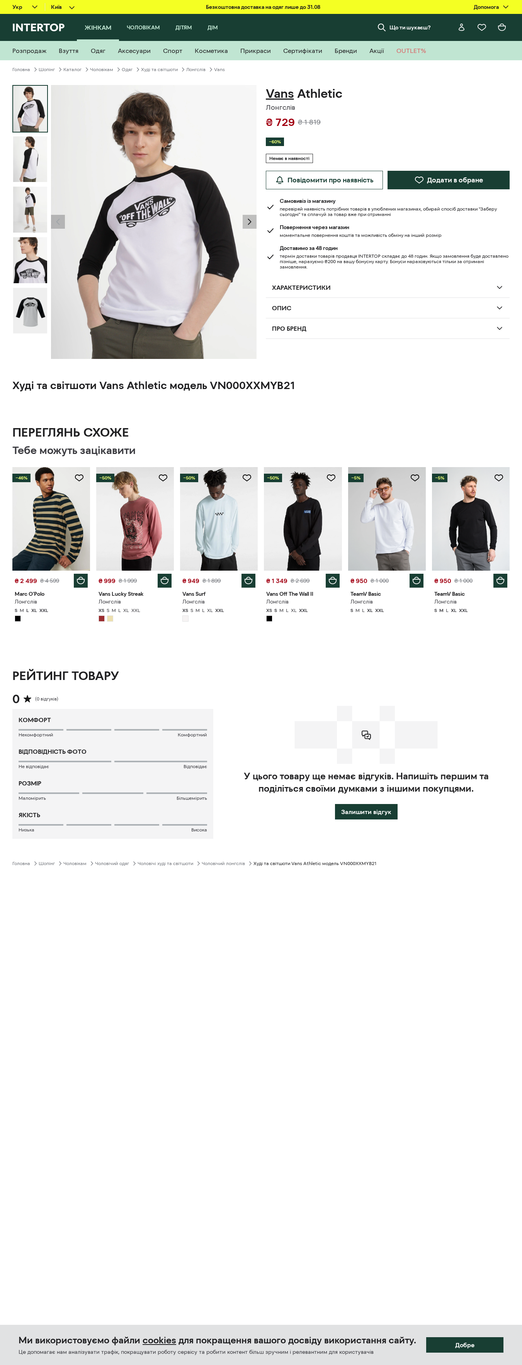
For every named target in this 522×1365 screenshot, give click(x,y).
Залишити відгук (366, 812)
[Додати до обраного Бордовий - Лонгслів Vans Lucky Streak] (163, 478)
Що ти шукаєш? (410, 27)
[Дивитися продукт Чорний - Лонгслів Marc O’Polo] (51, 519)
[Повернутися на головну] (38, 27)
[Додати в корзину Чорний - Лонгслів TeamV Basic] (500, 581)
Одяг (127, 69)
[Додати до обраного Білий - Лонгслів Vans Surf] (247, 478)
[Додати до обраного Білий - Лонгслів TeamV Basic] (415, 478)
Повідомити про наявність (330, 180)
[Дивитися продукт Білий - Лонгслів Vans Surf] (219, 519)
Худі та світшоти (159, 69)
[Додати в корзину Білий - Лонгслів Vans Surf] (248, 581)
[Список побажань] (482, 27)
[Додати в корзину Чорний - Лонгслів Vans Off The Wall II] (333, 581)
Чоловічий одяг (112, 863)
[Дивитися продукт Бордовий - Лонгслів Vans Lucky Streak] (135, 519)
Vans (219, 69)
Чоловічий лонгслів (223, 863)
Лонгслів (196, 69)
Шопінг (47, 69)
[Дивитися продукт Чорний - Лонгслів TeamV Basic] (471, 519)
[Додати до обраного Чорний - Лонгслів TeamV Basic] (499, 478)
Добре (464, 1345)
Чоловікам (101, 69)
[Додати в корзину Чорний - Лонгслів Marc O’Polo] (81, 581)
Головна (21, 69)
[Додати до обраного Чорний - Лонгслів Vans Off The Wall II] (331, 478)
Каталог (72, 69)
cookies (159, 1340)
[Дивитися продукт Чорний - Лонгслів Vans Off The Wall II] (303, 519)
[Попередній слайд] (58, 222)
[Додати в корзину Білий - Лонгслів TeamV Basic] (416, 581)
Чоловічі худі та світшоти (165, 863)
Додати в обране (455, 180)
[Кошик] (502, 27)
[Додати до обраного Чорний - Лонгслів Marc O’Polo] (79, 478)
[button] (58, 222)
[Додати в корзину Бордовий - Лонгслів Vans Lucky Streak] (165, 581)
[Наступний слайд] (250, 222)
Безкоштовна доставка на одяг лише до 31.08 (263, 7)
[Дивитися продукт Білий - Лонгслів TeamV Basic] (387, 519)
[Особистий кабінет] (461, 27)
